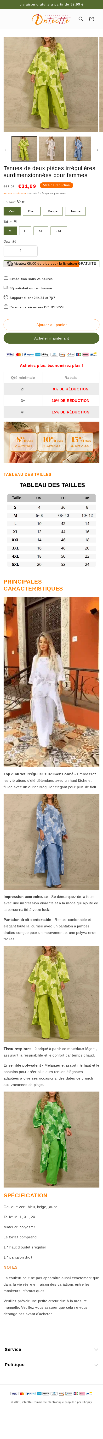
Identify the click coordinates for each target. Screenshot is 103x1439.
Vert (12, 211)
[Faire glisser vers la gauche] (5, 150)
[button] (9, 19)
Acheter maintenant (51, 338)
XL (41, 231)
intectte (27, 1402)
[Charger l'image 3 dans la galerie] (78, 149)
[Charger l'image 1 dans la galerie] (24, 149)
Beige (53, 211)
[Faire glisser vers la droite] (97, 150)
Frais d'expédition (15, 193)
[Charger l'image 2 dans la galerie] (51, 149)
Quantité (10, 241)
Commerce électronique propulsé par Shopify (62, 1402)
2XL (59, 231)
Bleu (32, 211)
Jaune (75, 211)
